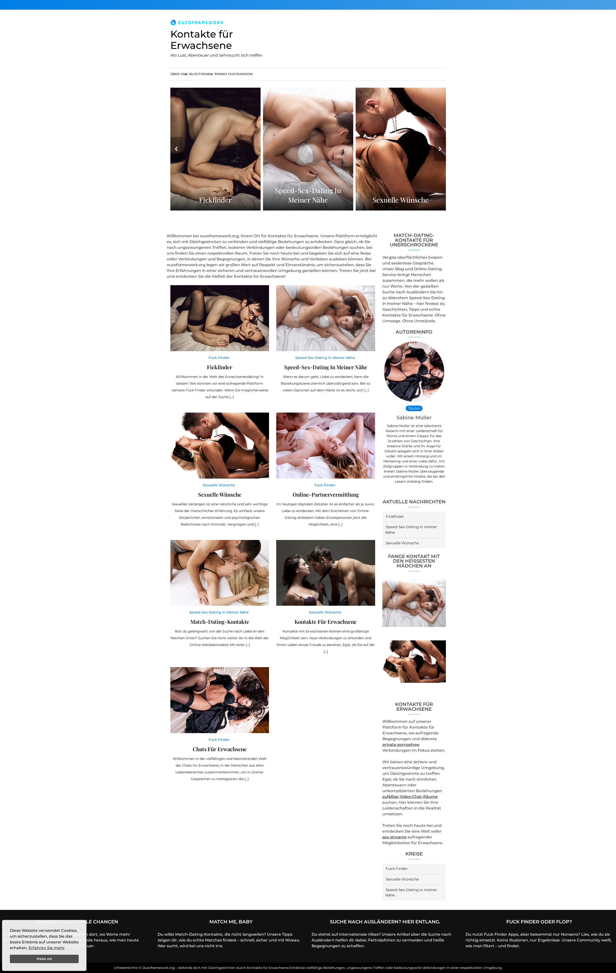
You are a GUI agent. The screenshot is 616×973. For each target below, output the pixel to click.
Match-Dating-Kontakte (219, 621)
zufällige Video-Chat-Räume (410, 796)
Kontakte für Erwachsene (201, 39)
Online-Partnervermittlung (326, 494)
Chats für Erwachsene (220, 749)
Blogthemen (201, 74)
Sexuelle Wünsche (400, 199)
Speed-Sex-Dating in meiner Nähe (308, 195)
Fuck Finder (397, 868)
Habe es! (44, 959)
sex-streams (394, 837)
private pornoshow (400, 744)
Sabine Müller (414, 417)
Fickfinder (215, 199)
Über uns (179, 74)
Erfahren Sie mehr (47, 948)
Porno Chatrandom (233, 74)
